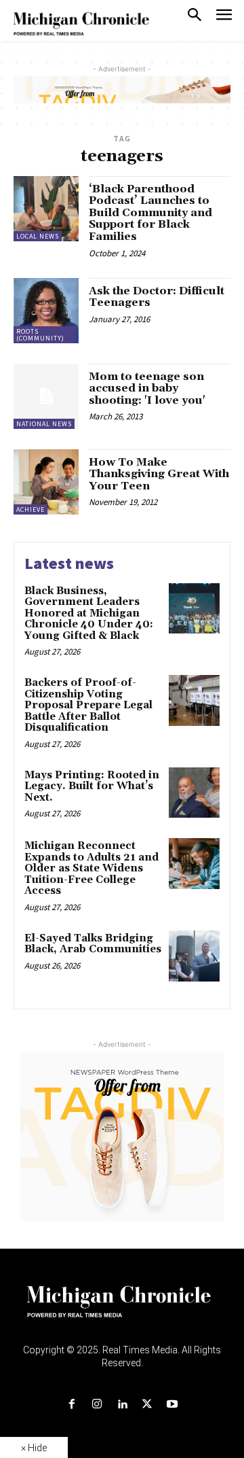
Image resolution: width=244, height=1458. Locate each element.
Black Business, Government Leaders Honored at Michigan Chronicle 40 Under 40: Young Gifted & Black (88, 613)
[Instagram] (96, 1404)
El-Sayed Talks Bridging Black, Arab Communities (92, 944)
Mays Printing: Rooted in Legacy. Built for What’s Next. (91, 786)
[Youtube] (172, 1404)
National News (44, 423)
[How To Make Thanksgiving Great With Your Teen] (46, 482)
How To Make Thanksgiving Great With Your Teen (159, 474)
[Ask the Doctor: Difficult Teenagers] (46, 310)
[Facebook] (71, 1404)
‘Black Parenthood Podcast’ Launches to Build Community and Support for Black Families (150, 212)
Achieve (30, 509)
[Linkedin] (122, 1404)
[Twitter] (147, 1404)
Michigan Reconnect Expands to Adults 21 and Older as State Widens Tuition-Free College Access (91, 868)
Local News (37, 236)
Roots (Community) (40, 335)
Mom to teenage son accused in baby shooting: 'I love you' (147, 388)
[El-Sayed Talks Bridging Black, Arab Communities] (194, 956)
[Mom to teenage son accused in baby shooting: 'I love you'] (46, 396)
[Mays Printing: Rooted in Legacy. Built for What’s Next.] (194, 792)
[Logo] (122, 1310)
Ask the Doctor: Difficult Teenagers (156, 297)
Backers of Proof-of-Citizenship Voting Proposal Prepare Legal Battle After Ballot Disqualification (88, 705)
